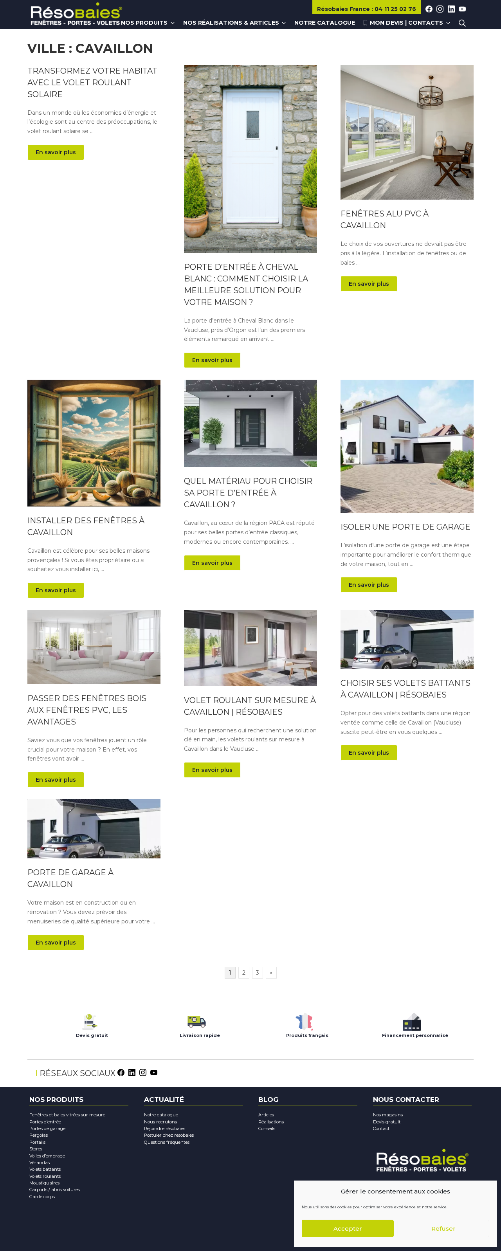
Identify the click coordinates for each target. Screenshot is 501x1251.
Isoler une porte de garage (405, 527)
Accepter (347, 1228)
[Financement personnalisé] (412, 1020)
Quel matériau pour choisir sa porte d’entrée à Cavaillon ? (248, 492)
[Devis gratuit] (89, 1020)
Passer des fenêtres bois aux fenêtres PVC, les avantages (86, 710)
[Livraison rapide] (196, 1020)
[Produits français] (304, 1020)
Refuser (443, 1228)
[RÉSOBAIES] (76, 15)
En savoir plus (56, 152)
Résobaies (343, 9)
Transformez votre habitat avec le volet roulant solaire (92, 82)
